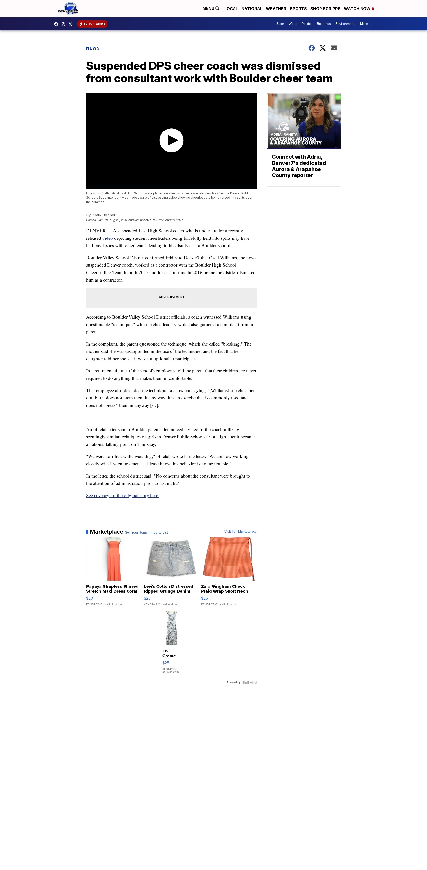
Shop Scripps (325, 8)
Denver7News (57, 24)
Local (231, 8)
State (280, 23)
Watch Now (358, 8)
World (293, 23)
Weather (276, 8)
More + (365, 23)
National (251, 8)
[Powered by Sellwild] (249, 682)
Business (324, 23)
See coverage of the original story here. (122, 495)
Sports (298, 8)
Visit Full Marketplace (240, 531)
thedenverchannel (64, 24)
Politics (307, 23)
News (93, 48)
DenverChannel (71, 24)
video (107, 238)
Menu (209, 8)
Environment (345, 23)
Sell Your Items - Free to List (146, 532)
